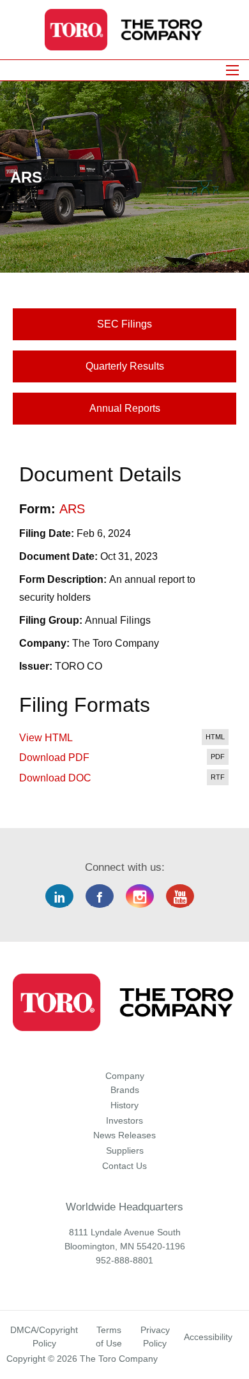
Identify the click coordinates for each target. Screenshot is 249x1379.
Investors (124, 1120)
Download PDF (54, 757)
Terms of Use (109, 1336)
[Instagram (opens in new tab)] (144, 897)
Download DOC (55, 777)
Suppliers (125, 1150)
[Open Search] (232, 70)
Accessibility (208, 1337)
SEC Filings (124, 324)
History (124, 1105)
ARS (72, 509)
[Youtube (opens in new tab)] (185, 897)
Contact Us (124, 1166)
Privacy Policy (155, 1336)
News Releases (124, 1135)
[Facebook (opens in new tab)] (104, 897)
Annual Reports (124, 408)
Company (124, 1076)
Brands (124, 1090)
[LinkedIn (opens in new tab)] (64, 897)
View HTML (46, 737)
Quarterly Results (125, 366)
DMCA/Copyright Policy (44, 1336)
